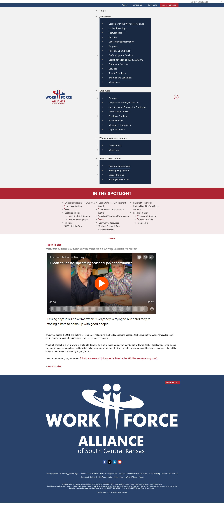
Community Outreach (89, 477)
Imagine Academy (126, 474)
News (122, 477)
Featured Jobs (113, 477)
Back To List (54, 244)
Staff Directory (154, 474)
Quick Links (152, 5)
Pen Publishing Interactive (118, 492)
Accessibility (158, 484)
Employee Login (172, 382)
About (124, 5)
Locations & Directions (122, 484)
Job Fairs (102, 477)
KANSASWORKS (94, 474)
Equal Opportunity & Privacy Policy (142, 484)
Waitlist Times (131, 477)
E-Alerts (83, 474)
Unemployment (52, 474)
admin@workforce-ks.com (145, 488)
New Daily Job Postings (69, 474)
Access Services (169, 5)
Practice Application (109, 474)
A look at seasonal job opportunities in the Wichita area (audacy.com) (118, 358)
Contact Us (137, 5)
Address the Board (169, 474)
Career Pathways (140, 474)
